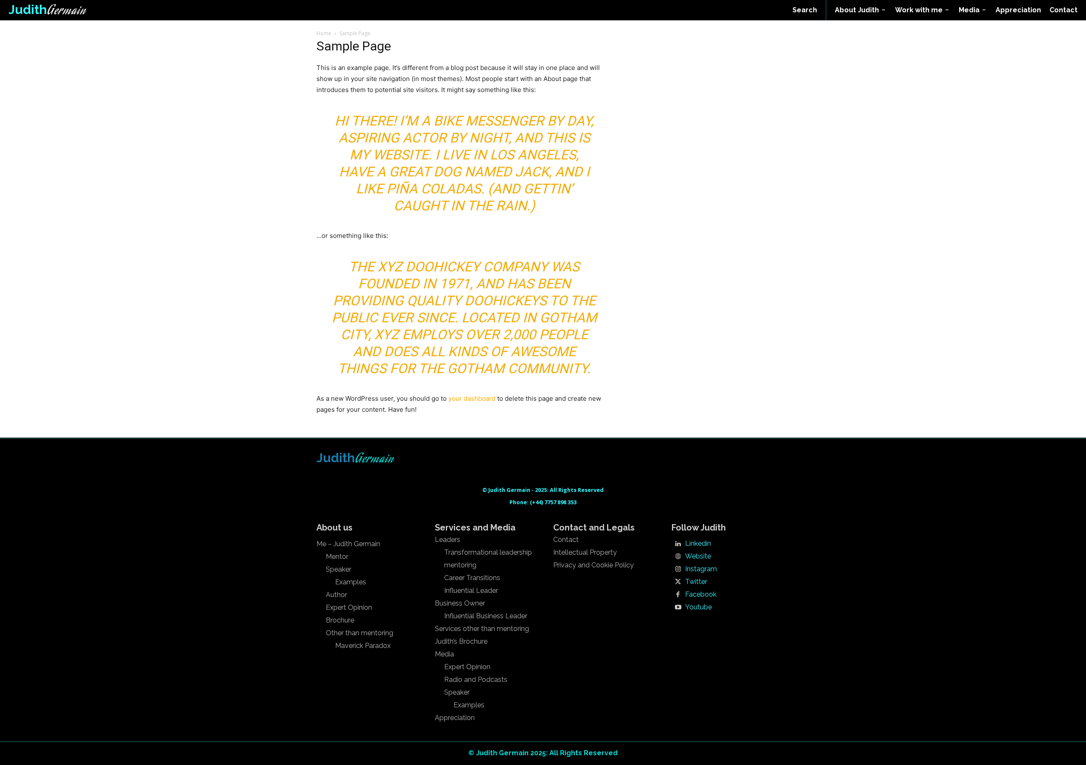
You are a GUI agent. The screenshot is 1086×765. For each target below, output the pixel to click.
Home (323, 33)
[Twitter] (678, 582)
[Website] (678, 556)
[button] (804, 10)
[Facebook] (678, 595)
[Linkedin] (678, 544)
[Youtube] (678, 607)
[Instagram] (678, 569)
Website (698, 556)
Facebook (701, 594)
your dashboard (471, 398)
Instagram (701, 569)
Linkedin (698, 543)
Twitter (696, 581)
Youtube (698, 607)
